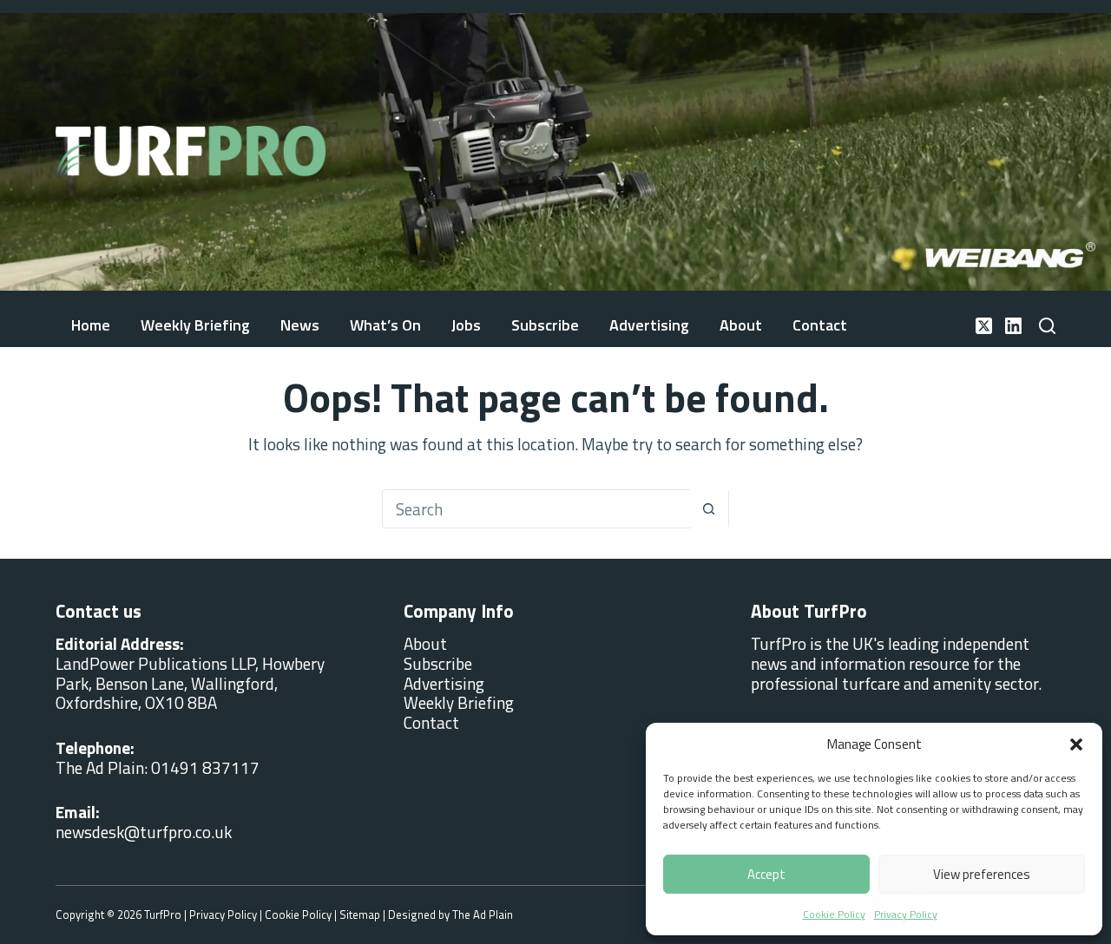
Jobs (466, 325)
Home (90, 325)
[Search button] (708, 508)
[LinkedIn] (1013, 326)
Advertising (649, 325)
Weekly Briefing (195, 325)
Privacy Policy (905, 914)
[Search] (1047, 326)
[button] (1076, 744)
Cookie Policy (834, 914)
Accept (766, 874)
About (741, 325)
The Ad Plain (482, 914)
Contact (819, 325)
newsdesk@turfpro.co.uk (144, 831)
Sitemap (359, 914)
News (299, 325)
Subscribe (545, 325)
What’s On (385, 325)
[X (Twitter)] (984, 326)
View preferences (981, 874)
